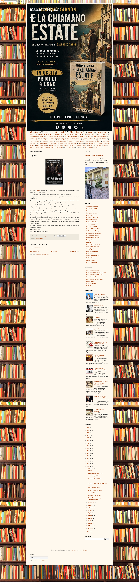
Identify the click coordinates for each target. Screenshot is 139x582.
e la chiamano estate (47, 142)
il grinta (90, 470)
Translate (42, 560)
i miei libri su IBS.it (91, 277)
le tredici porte (71, 147)
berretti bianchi (102, 134)
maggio (90, 518)
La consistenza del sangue (93, 238)
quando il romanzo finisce (101, 329)
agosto (90, 510)
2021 (88, 440)
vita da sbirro (101, 132)
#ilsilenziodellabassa (41, 145)
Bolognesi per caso (50, 140)
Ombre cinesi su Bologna (93, 231)
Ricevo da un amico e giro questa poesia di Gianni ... (97, 498)
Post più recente (34, 251)
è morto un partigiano (94, 476)
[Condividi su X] (61, 236)
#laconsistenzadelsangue (100, 136)
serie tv (81, 147)
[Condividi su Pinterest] (65, 236)
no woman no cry (92, 481)
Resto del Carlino (59, 147)
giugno (90, 515)
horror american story (94, 487)
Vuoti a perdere (90, 224)
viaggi (101, 147)
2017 (88, 451)
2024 (88, 433)
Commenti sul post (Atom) (43, 255)
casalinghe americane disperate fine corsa (97, 484)
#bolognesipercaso (101, 138)
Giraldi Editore (90, 281)
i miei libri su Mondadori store (94, 274)
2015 (88, 456)
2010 (88, 531)
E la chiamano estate (91, 262)
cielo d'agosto (76, 140)
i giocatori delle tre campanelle (99, 410)
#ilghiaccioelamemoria (36, 140)
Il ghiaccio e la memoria (92, 235)
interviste (59, 145)
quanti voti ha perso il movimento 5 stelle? (100, 397)
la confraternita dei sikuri (93, 142)
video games (44, 138)
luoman (74, 550)
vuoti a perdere (102, 140)
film (89, 136)
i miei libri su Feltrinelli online (94, 279)
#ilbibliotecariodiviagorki (36, 136)
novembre (91, 503)
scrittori (90, 132)
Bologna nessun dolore (73, 138)
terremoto (96, 147)
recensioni (82, 136)
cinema (100, 143)
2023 (88, 435)
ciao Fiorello (91, 493)
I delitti (105, 145)
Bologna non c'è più (91, 226)
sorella (85, 147)
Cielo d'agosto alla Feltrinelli (99, 356)
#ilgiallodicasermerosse (89, 140)
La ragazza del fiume (91, 213)
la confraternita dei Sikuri (93, 244)
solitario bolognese (88, 138)
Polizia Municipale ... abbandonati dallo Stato (100, 369)
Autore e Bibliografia (92, 206)
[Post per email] (54, 236)
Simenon (84, 145)
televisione (34, 132)
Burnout (88, 242)
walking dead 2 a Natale (94, 478)
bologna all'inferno (71, 143)
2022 (88, 438)
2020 (88, 443)
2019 (88, 445)
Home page (54, 251)
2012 (88, 463)
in (65, 147)
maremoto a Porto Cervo (94, 495)
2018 (88, 448)
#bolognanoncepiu (76, 134)
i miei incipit (52, 145)
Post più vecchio (74, 251)
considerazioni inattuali (54, 132)
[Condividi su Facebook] (63, 236)
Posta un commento (37, 248)
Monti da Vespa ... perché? (95, 490)
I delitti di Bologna (63, 140)
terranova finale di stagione (95, 473)
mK (77, 147)
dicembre (91, 468)
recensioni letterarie (90, 134)
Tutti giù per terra (91, 249)
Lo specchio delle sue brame (47, 147)
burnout (81, 143)
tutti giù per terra (43, 143)
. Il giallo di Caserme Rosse (54, 136)
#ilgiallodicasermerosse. (91, 143)
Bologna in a (91, 145)
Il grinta (38, 190)
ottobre (90, 505)
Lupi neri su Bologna (71, 136)
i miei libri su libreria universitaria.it (96, 272)
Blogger (85, 550)
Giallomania (98, 145)
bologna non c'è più (61, 134)
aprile (90, 521)
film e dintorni (76, 132)
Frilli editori (89, 286)
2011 (88, 466)
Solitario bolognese (91, 220)
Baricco (65, 145)
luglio (90, 513)
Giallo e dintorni (34, 142)
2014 (88, 458)
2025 (88, 430)
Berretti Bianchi (90, 260)
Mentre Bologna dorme (57, 143)
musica (32, 134)
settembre (91, 508)
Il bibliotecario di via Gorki (93, 233)
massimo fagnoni (45, 9)
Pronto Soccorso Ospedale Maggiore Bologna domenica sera (101, 383)
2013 (88, 461)
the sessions (97, 317)
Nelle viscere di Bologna (92, 246)
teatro (90, 147)
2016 (88, 453)
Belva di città (33, 138)
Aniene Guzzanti (98, 306)
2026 (88, 427)
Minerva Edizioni (91, 283)
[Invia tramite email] (58, 236)
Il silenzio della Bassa (44, 134)
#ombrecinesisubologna (57, 138)
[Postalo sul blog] (60, 236)
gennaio (90, 528)
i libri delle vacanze (99, 294)
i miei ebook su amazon (92, 270)
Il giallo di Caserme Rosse (75, 145)
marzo (90, 523)
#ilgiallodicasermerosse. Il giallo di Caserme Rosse (69, 142)
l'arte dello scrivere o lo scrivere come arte (100, 343)
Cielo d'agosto (90, 215)
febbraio (90, 526)
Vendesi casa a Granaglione (94, 155)
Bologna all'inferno (91, 208)
